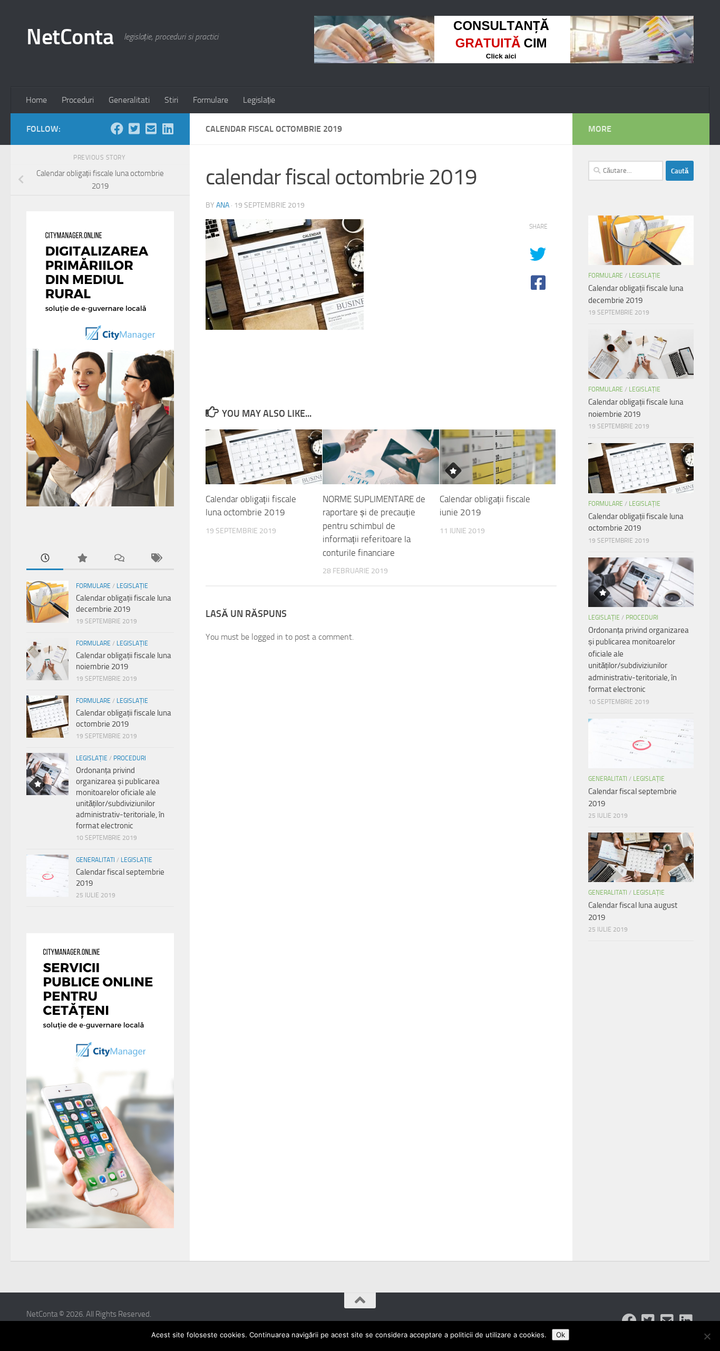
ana (222, 205)
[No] (707, 1336)
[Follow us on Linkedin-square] (167, 128)
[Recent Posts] (44, 558)
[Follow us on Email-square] (150, 128)
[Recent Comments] (118, 558)
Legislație (259, 100)
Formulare (210, 100)
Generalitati (129, 100)
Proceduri (78, 100)
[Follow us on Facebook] (117, 128)
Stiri (171, 100)
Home (36, 100)
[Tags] (155, 558)
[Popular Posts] (81, 558)
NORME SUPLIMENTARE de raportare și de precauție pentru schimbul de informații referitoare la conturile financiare (374, 526)
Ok (560, 1334)
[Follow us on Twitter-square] (134, 128)
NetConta (69, 37)
